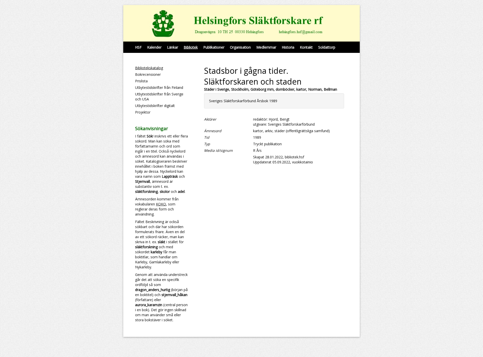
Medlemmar (266, 47)
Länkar (172, 47)
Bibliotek (191, 47)
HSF (138, 47)
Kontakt (306, 47)
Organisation (240, 47)
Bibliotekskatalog (149, 67)
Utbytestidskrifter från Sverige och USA (159, 96)
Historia (288, 47)
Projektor (142, 112)
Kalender (154, 47)
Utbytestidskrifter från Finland (159, 87)
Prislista (141, 81)
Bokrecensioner (148, 74)
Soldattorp (326, 47)
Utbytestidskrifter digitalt (155, 105)
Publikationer (213, 47)
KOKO (161, 204)
